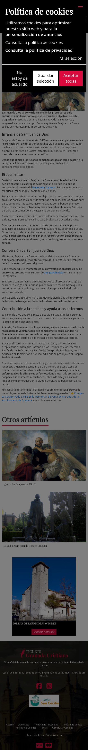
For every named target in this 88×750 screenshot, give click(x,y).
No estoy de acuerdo (19, 78)
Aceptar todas (71, 78)
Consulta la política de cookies (34, 42)
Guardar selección (45, 78)
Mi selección (71, 58)
